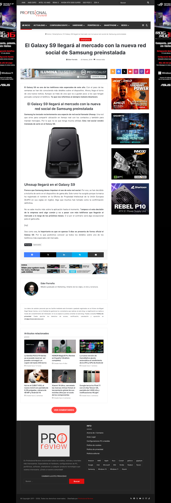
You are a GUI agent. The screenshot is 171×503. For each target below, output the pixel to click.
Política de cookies (94, 445)
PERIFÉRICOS (93, 25)
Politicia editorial (93, 453)
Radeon (130, 465)
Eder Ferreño (72, 59)
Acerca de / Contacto (95, 433)
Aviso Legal (91, 437)
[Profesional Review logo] (33, 13)
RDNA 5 (56, 3)
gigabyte (139, 461)
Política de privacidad (95, 449)
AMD (99, 461)
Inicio (49, 34)
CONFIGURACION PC (59, 25)
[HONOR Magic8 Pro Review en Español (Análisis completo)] (64, 346)
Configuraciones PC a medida (98, 441)
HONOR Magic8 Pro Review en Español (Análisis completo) (63, 358)
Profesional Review (85, 498)
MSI (114, 465)
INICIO (27, 25)
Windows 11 (114, 469)
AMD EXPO (32, 3)
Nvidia (122, 465)
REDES (124, 25)
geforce (130, 461)
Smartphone (57, 34)
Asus (113, 461)
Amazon (91, 461)
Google (90, 465)
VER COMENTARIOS (64, 410)
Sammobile (37, 245)
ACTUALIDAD (39, 25)
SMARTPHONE (110, 25)
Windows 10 (102, 469)
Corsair (121, 461)
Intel (98, 465)
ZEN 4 (96, 3)
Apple (106, 461)
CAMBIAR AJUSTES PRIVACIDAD (54, 476)
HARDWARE (78, 25)
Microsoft (106, 465)
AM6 (23, 3)
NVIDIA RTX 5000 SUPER (70, 3)
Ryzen (138, 465)
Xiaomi (124, 469)
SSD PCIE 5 (87, 3)
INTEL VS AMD (44, 3)
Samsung (91, 469)
